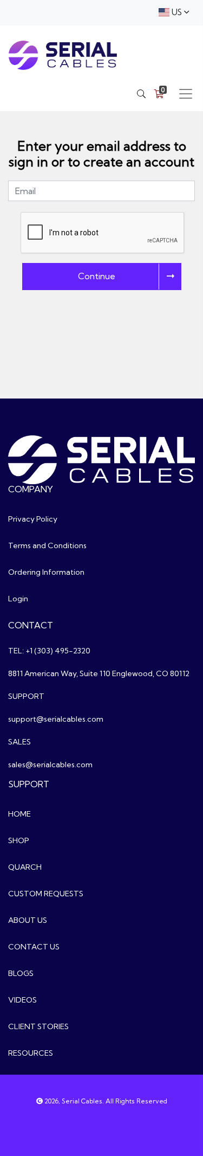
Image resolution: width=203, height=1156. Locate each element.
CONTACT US (34, 947)
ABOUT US (27, 920)
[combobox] (174, 12)
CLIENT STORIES (38, 1026)
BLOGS (21, 973)
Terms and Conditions (47, 545)
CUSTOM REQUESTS (45, 893)
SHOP (18, 840)
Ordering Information (46, 572)
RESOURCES (30, 1053)
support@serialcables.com (55, 719)
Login (18, 598)
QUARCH (25, 867)
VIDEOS (22, 1000)
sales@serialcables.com (50, 764)
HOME (19, 814)
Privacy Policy (32, 519)
